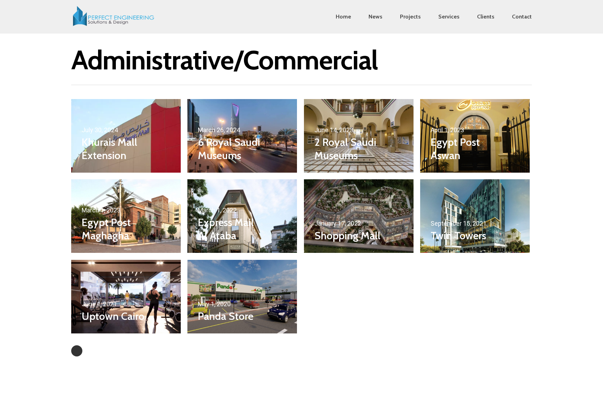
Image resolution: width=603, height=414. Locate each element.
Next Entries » (76, 350)
